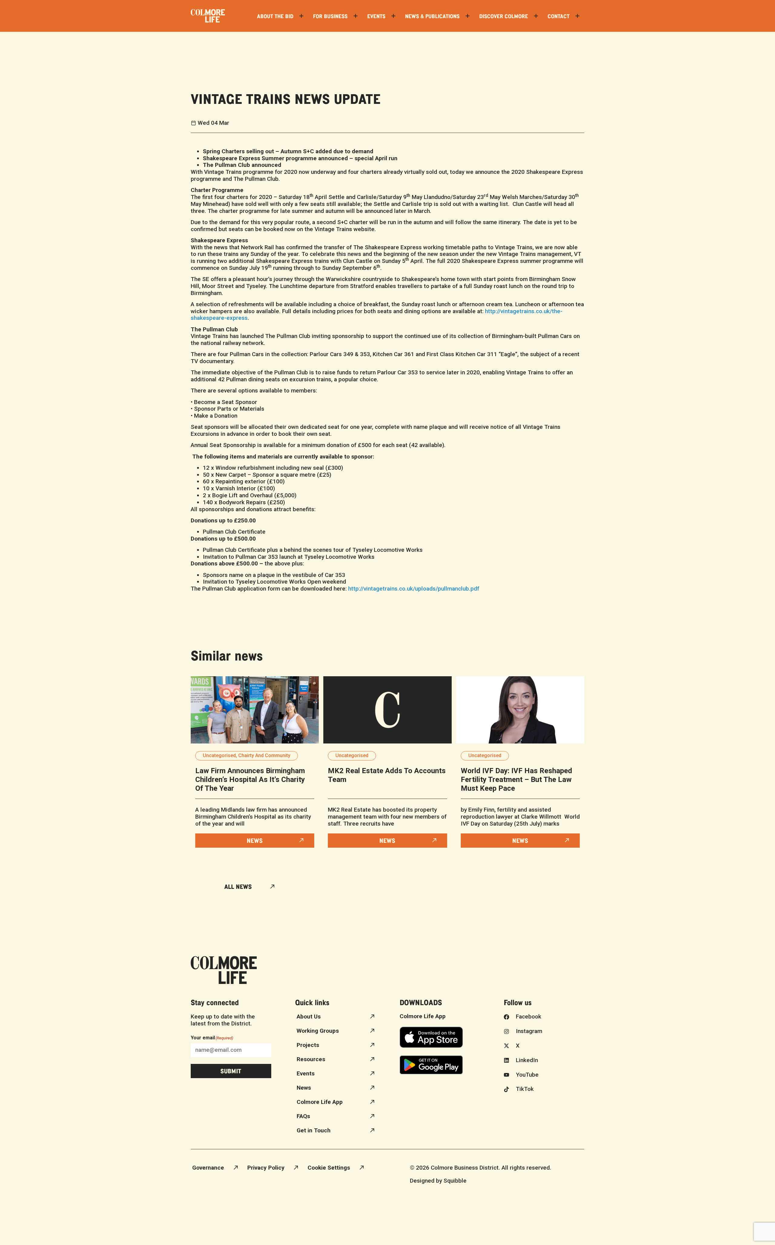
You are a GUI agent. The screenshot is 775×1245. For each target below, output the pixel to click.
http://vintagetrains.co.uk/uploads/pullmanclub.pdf (413, 588)
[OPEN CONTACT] (577, 16)
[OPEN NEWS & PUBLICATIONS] (468, 16)
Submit (230, 1071)
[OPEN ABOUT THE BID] (301, 16)
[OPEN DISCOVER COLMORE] (536, 16)
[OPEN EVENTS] (393, 16)
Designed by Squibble (438, 1180)
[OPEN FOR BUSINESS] (356, 16)
